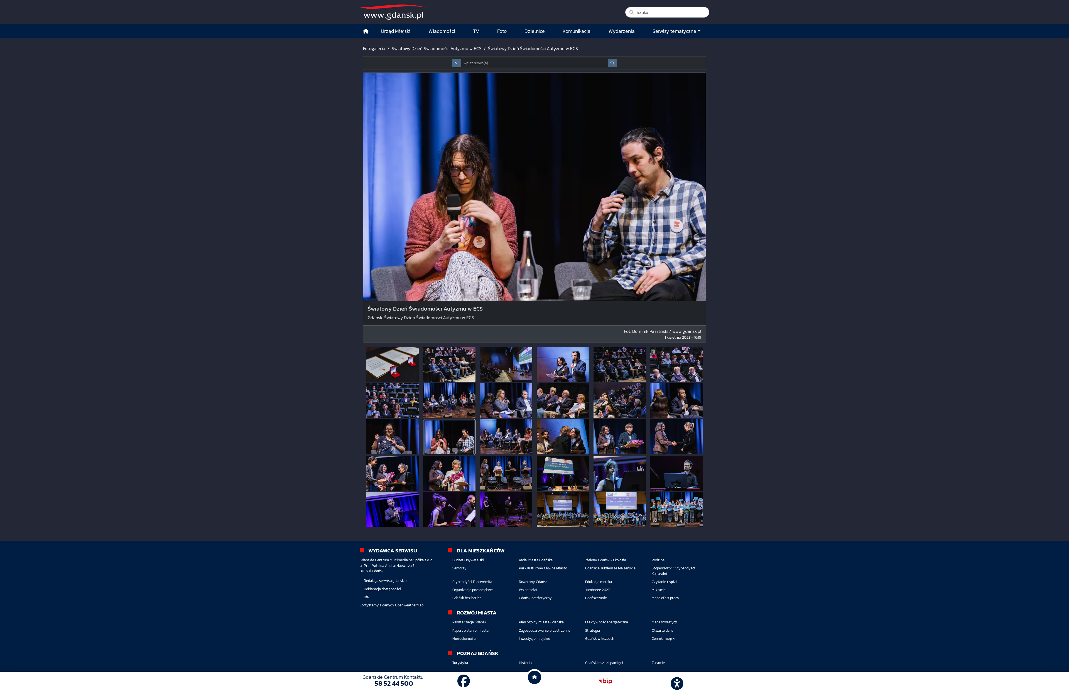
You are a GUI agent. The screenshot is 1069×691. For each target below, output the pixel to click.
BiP (366, 597)
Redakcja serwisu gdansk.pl (385, 580)
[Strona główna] (366, 31)
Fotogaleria (374, 48)
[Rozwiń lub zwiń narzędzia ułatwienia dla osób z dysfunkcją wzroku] (676, 681)
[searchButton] (612, 63)
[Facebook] (463, 681)
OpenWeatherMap (409, 605)
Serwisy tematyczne (674, 31)
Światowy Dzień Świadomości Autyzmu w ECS (437, 48)
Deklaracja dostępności (382, 589)
